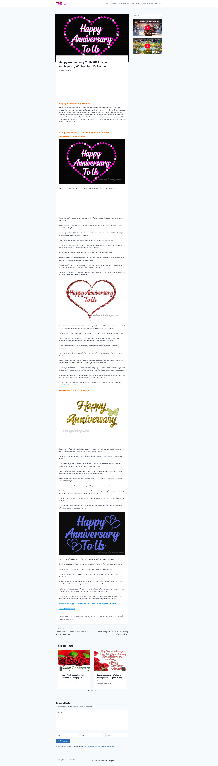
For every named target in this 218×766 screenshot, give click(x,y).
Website (109, 735)
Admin (62, 70)
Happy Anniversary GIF (67, 609)
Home (106, 3)
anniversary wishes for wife (99, 616)
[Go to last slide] (61, 669)
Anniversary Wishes (65, 59)
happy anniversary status (67, 619)
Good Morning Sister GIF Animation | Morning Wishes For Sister (112, 631)
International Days (147, 3)
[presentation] (74, 660)
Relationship (135, 3)
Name (59, 735)
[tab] (88, 690)
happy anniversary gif (115, 616)
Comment (61, 712)
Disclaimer (71, 760)
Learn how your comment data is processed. (99, 746)
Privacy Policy (61, 760)
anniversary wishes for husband (80, 616)
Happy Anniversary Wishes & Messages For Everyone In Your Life (92, 604)
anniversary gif (64, 616)
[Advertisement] (92, 86)
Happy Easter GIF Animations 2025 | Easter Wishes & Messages (71, 631)
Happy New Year (123, 3)
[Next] (123, 669)
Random (158, 3)
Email (84, 735)
